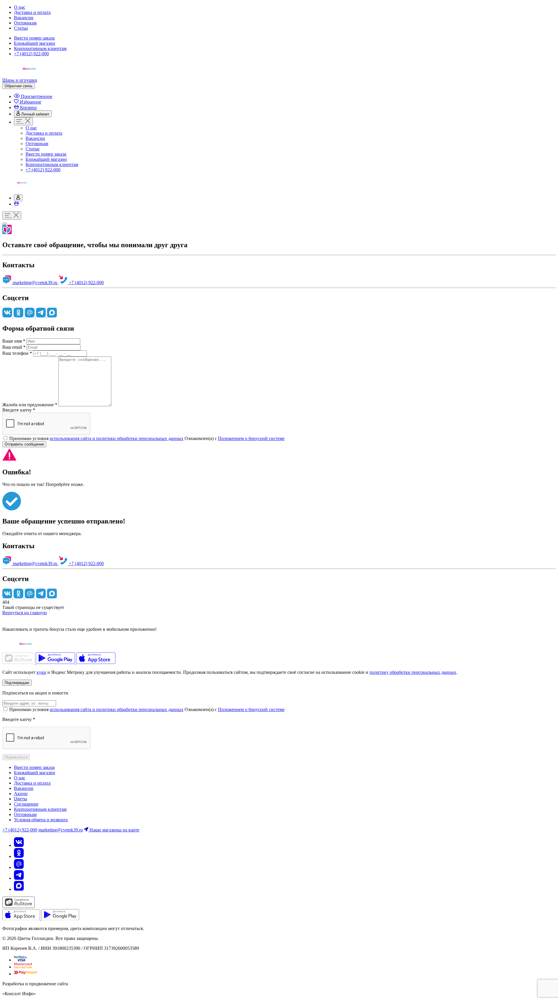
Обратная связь (19, 86)
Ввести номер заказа (34, 37)
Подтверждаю (17, 683)
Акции (21, 793)
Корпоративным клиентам (40, 48)
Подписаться (16, 757)
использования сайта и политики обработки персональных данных (116, 438)
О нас (19, 7)
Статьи (21, 28)
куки (41, 672)
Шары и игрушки (19, 80)
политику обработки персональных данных (412, 672)
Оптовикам (25, 22)
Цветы (20, 798)
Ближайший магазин (34, 43)
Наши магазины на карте (113, 829)
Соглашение (26, 803)
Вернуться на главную (24, 612)
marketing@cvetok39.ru (35, 282)
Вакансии (23, 17)
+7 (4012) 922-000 (31, 53)
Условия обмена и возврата (41, 819)
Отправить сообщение (24, 444)
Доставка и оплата (32, 12)
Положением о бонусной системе (251, 438)
